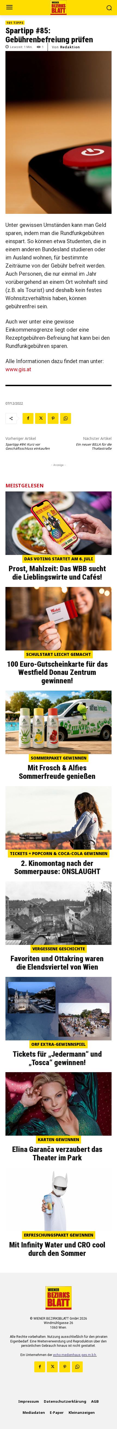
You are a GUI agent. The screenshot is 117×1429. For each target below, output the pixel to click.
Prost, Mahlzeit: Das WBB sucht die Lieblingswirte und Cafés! (57, 573)
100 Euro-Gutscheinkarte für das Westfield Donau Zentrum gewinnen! (57, 672)
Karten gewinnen (58, 1139)
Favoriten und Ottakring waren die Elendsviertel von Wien (57, 962)
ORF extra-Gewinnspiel (58, 1044)
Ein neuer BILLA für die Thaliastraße (94, 446)
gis (22, 369)
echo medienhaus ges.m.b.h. (75, 1355)
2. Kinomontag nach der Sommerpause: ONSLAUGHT (57, 867)
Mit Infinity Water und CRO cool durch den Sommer (57, 1249)
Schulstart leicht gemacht (58, 654)
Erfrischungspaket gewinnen (58, 1235)
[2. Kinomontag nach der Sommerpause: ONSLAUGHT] (58, 818)
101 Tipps (15, 23)
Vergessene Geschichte (58, 948)
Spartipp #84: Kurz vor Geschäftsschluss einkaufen (27, 446)
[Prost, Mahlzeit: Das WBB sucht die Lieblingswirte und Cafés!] (58, 523)
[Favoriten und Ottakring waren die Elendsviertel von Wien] (58, 913)
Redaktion (70, 47)
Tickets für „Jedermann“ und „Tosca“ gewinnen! (57, 1058)
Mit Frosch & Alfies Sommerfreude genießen (57, 772)
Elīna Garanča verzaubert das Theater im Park (57, 1153)
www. (12, 369)
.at (28, 369)
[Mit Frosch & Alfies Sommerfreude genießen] (58, 722)
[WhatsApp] (65, 418)
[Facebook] (28, 418)
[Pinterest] (53, 418)
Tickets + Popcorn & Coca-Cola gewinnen (58, 853)
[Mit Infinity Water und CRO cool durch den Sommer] (58, 1199)
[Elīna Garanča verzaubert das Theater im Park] (58, 1104)
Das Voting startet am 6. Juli (58, 558)
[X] (40, 418)
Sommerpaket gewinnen (59, 758)
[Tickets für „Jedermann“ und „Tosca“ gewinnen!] (58, 1008)
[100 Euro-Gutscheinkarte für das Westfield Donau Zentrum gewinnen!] (58, 618)
